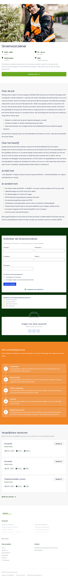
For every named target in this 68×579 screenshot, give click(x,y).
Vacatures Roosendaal (41, 532)
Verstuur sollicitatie (10, 284)
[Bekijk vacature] (34, 448)
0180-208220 (38, 550)
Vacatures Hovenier (7, 524)
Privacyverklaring (20, 575)
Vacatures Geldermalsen (42, 529)
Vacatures (5, 550)
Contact (4, 557)
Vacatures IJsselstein (41, 534)
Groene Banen (6, 552)
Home (3, 548)
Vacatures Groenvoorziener (10, 527)
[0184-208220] (34, 331)
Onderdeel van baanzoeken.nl (34, 575)
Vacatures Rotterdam (41, 524)
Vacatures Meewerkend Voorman (11, 532)
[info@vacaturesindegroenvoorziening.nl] (38, 331)
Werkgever (5, 555)
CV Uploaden (5, 560)
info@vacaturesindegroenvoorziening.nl (46, 548)
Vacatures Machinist (8, 529)
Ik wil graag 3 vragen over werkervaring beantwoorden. (20, 279)
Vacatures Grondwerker (9, 534)
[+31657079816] (30, 331)
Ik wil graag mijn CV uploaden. (13, 277)
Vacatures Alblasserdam (42, 527)
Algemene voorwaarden (8, 575)
